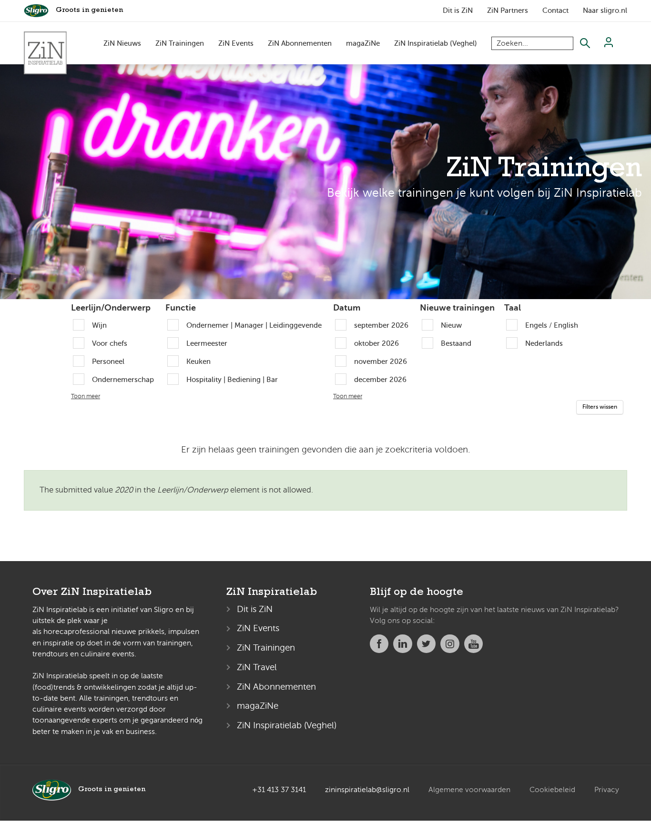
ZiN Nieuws (122, 43)
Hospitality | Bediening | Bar (232, 379)
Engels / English (551, 325)
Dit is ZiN (458, 10)
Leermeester (206, 343)
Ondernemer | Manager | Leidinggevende (254, 325)
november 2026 (380, 361)
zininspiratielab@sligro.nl (367, 789)
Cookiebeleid (552, 789)
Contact (555, 10)
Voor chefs (109, 343)
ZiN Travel (257, 667)
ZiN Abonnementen (300, 43)
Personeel (108, 361)
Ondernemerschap (123, 379)
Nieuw (451, 325)
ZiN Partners (507, 10)
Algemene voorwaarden (469, 789)
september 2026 (381, 325)
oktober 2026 (376, 343)
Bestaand (456, 343)
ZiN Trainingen (179, 43)
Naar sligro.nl (605, 10)
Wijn (99, 325)
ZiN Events (236, 43)
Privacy (606, 789)
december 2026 (380, 379)
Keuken (198, 361)
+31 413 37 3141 (279, 789)
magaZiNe (363, 43)
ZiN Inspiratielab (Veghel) (435, 43)
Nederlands (544, 343)
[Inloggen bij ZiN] (608, 44)
